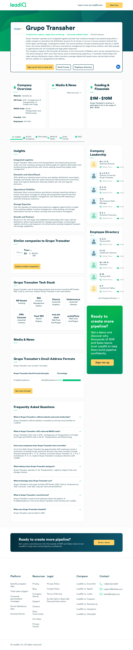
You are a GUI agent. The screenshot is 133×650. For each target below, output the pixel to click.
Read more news (73, 93)
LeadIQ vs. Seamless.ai (87, 604)
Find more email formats (48, 501)
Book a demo (104, 542)
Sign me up (102, 362)
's (46, 434)
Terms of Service (54, 594)
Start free (114, 5)
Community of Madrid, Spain (77, 34)
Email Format (63, 67)
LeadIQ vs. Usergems (86, 609)
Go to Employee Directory (107, 298)
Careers (36, 606)
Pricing (35, 584)
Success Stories (17, 614)
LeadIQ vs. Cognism (86, 599)
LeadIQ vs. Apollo (85, 589)
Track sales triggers (19, 591)
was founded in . (30, 511)
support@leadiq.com (113, 589)
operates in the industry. (45, 469)
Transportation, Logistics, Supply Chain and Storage (45, 34)
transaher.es (49, 421)
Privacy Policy (53, 584)
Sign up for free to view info (40, 67)
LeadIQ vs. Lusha (84, 594)
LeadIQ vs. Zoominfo (86, 584)
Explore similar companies (27, 266)
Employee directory (83, 67)
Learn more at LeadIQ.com (90, 5)
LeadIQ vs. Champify (86, 614)
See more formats (23, 391)
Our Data (36, 619)
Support (36, 601)
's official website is (44, 420)
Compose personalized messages (16, 598)
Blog (34, 589)
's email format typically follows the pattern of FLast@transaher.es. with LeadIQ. (45, 498)
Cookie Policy (53, 589)
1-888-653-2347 (111, 584)
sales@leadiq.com (112, 594)
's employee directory (55, 456)
